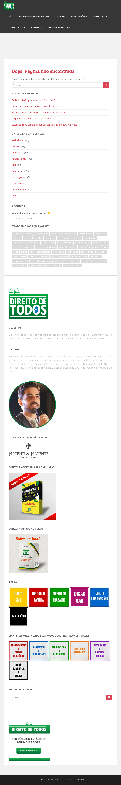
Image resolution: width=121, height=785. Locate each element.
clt (59, 238)
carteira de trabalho (33, 238)
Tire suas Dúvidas (80, 16)
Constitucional (17, 27)
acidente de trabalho (22, 233)
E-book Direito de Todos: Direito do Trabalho (42, 16)
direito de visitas (100, 242)
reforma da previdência (47, 261)
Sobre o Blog (100, 16)
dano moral (33, 242)
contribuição (89, 238)
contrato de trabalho (72, 238)
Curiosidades (36, 27)
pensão (44, 256)
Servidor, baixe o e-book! (60, 27)
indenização (72, 251)
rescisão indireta (89, 261)
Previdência (17, 152)
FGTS (105, 247)
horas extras (58, 251)
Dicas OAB (17, 183)
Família (15, 146)
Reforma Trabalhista (69, 261)
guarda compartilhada (40, 251)
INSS (83, 251)
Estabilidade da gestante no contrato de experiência (38, 112)
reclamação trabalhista (23, 261)
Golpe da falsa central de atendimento (31, 118)
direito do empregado (23, 247)
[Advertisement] (60, 44)
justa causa (34, 256)
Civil (14, 164)
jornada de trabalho (96, 251)
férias (15, 251)
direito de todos (82, 242)
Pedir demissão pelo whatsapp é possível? (33, 100)
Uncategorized (19, 177)
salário (102, 261)
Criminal (16, 195)
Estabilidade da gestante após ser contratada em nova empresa (44, 124)
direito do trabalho (67, 247)
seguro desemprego (38, 265)
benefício (17, 238)
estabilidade (95, 247)
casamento (50, 238)
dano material (19, 242)
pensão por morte (79, 256)
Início (11, 16)
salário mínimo (19, 265)
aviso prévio (100, 233)
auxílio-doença (85, 233)
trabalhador (55, 265)
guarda (24, 251)
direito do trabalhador (46, 247)
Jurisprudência (19, 158)
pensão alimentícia (59, 256)
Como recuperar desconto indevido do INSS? (35, 106)
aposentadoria (41, 233)
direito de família (64, 242)
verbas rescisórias (72, 265)
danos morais (48, 242)
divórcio (82, 247)
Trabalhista (17, 140)
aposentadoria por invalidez (63, 233)
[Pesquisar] (106, 85)
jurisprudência (19, 256)
